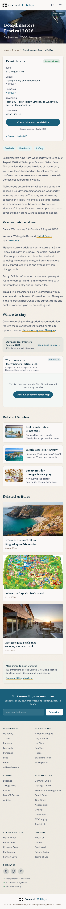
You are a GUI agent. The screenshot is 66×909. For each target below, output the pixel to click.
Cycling (38, 809)
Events (6, 790)
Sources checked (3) (17, 136)
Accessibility (41, 804)
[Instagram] (13, 871)
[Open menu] (60, 5)
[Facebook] (6, 871)
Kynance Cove (10, 847)
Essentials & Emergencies (48, 790)
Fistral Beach (44, 236)
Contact (39, 842)
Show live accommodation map (33, 394)
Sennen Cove (10, 856)
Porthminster (9, 852)
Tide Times (40, 800)
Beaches (7, 780)
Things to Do (9, 785)
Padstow (7, 743)
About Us (39, 837)
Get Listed (40, 847)
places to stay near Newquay (39, 330)
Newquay (35, 37)
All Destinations (11, 767)
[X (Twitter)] (21, 871)
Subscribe (54, 712)
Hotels (38, 752)
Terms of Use (41, 856)
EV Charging (41, 819)
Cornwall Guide (43, 780)
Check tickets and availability (33, 122)
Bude (5, 762)
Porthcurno (9, 842)
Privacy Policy (42, 852)
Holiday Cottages (44, 733)
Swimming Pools (43, 757)
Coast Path (40, 814)
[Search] (52, 5)
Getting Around (43, 785)
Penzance (8, 752)
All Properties (42, 762)
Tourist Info (40, 824)
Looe (5, 757)
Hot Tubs (39, 743)
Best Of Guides (11, 795)
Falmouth (8, 748)
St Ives (6, 738)
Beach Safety (42, 795)
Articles (7, 800)
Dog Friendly (41, 738)
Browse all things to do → (19, 678)
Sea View (39, 748)
